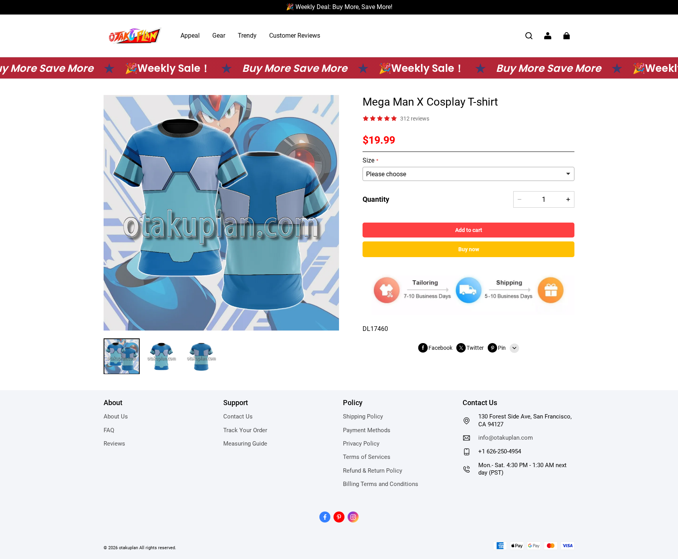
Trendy (247, 35)
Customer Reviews (294, 35)
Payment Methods (366, 430)
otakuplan (128, 547)
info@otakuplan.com (505, 437)
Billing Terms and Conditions (380, 484)
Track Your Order (245, 430)
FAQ (109, 430)
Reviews (114, 443)
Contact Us (238, 416)
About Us (116, 416)
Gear (218, 35)
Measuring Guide (245, 443)
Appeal (190, 35)
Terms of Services (366, 456)
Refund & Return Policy (372, 470)
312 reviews (414, 118)
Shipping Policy (363, 416)
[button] (529, 36)
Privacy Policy (361, 443)
